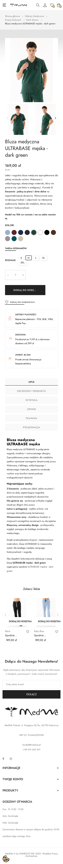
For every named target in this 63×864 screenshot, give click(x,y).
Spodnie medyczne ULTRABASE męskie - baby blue (44, 635)
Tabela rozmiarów (16, 248)
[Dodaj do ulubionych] (27, 631)
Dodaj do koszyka (26, 290)
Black (7, 631)
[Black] (46, 232)
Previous (7, 118)
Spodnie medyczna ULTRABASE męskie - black (13, 635)
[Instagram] (11, 758)
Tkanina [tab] (31, 418)
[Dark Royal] (20, 232)
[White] (40, 232)
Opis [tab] (31, 382)
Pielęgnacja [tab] (31, 427)
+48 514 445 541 (31, 749)
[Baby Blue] (7, 232)
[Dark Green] (33, 232)
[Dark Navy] (27, 232)
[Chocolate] (53, 232)
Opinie (31, 409)
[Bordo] (14, 232)
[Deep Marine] (14, 238)
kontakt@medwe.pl (32, 744)
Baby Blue (39, 631)
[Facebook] (3, 758)
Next (55, 118)
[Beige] (20, 238)
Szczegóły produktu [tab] (31, 391)
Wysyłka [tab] (32, 400)
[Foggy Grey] (7, 238)
